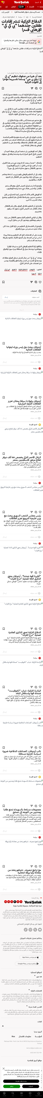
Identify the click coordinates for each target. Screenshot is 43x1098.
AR (15, 902)
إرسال (6, 297)
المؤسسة (38, 1036)
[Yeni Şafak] (21, 2)
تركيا (27, 17)
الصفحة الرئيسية (37, 17)
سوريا (33, 274)
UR (5, 902)
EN (18, 902)
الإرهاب (31, 269)
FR (11, 902)
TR (21, 902)
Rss (13, 1036)
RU (9, 902)
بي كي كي (6, 269)
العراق (13, 269)
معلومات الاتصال (25, 1036)
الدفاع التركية (22, 269)
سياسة (20, 17)
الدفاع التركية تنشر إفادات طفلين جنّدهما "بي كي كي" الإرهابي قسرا (7, 17)
